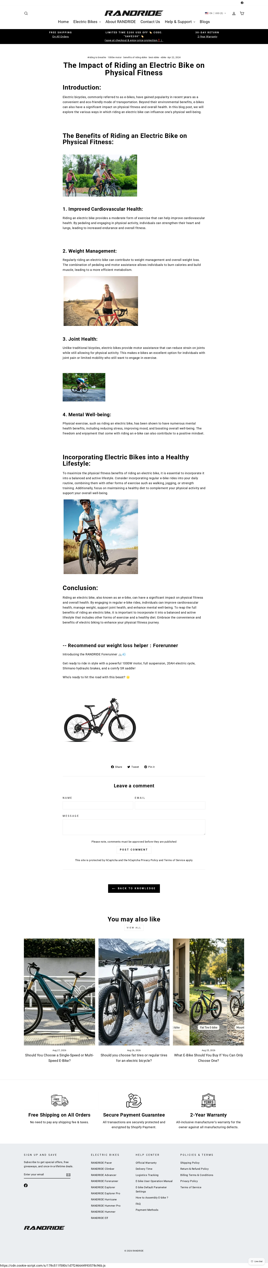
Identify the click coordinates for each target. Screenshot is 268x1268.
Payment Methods (147, 1209)
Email (140, 797)
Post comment (134, 849)
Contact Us (150, 21)
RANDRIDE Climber (102, 1168)
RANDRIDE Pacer (101, 1162)
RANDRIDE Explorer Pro (105, 1193)
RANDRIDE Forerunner (101, 654)
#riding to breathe (96, 57)
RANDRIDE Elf (99, 1217)
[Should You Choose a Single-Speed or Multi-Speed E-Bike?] (59, 992)
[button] (216, 13)
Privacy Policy (149, 860)
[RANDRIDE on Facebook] (26, 1185)
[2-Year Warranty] (208, 1100)
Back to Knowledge (136, 888)
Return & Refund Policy (194, 1168)
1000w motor (115, 57)
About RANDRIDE (120, 21)
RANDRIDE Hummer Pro (106, 1205)
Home (63, 21)
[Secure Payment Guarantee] (134, 1100)
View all (134, 927)
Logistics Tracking (147, 1175)
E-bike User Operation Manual (154, 1181)
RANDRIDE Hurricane (104, 1199)
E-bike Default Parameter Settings (151, 1189)
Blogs (205, 21)
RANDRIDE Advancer (103, 1175)
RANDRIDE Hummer (103, 1211)
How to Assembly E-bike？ (152, 1197)
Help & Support (179, 21)
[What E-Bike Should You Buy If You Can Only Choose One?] (208, 992)
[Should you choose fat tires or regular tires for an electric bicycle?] (134, 992)
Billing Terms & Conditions (196, 1175)
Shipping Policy (190, 1162)
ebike (163, 57)
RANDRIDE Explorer (103, 1187)
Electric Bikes (85, 21)
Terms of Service (174, 860)
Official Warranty (146, 1162)
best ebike (154, 57)
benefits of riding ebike (135, 57)
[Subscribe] (68, 1174)
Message (71, 815)
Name (67, 797)
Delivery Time (144, 1168)
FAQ (138, 1203)
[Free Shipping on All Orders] (59, 1100)
